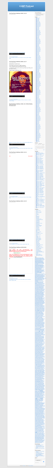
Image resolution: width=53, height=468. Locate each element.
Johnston (39, 360)
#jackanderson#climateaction (40, 270)
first (40, 340)
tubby (40, 433)
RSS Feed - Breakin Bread (40, 160)
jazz (36, 359)
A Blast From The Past (38, 211)
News (42, 380)
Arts (36, 215)
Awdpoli (38, 293)
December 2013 (39, 126)
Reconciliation (37, 396)
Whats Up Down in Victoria (39, 255)
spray (39, 419)
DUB (40, 331)
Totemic (43, 429)
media (44, 373)
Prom (35, 392)
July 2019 (38, 78)
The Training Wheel (38, 250)
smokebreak (36, 414)
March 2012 (38, 141)
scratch (42, 409)
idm (41, 356)
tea (42, 423)
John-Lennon (41, 359)
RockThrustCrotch (41, 406)
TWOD (44, 433)
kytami (42, 363)
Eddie (41, 334)
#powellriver (36, 275)
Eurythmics (38, 336)
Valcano (39, 434)
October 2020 (38, 67)
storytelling (39, 420)
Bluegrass (41, 299)
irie (38, 358)
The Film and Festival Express (39, 247)
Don (42, 328)
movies (39, 376)
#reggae (44, 276)
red (41, 397)
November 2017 (39, 92)
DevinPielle (38, 325)
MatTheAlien (36, 373)
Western (41, 438)
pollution (39, 387)
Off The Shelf (37, 232)
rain (40, 395)
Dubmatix (36, 332)
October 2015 (38, 110)
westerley (36, 438)
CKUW (44, 310)
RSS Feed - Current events (40, 167)
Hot (38, 355)
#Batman (41, 260)
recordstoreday (37, 397)
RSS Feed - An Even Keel (40, 158)
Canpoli (40, 307)
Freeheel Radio (38, 224)
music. (36, 378)
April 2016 (38, 106)
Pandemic (39, 384)
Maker (41, 371)
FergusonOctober (39, 339)
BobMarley (13, 57)
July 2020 (38, 69)
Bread (40, 302)
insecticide (41, 357)
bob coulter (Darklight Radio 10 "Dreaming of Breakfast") (39, 454)
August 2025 (38, 26)
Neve (37, 380)
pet (37, 385)
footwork (41, 341)
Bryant (40, 303)
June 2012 (38, 139)
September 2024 (39, 34)
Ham (41, 351)
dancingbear (38, 322)
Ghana (40, 347)
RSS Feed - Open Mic (39, 181)
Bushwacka (36, 305)
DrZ (35, 331)
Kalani (38, 361)
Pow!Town (29, 279)
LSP (42, 369)
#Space (42, 279)
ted (37, 424)
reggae (10, 58)
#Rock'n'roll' (36, 277)
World (42, 440)
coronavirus (39, 315)
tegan (42, 424)
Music (41, 377)
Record (39, 396)
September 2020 (39, 68)
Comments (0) (11, 277)
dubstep (41, 332)
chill (39, 309)
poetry (36, 387)
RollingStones (37, 407)
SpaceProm (39, 417)
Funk (43, 343)
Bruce (39, 303)
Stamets (43, 419)
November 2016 (39, 101)
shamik (43, 410)
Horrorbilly (36, 355)
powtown (27, 57)
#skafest (36, 279)
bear (41, 295)
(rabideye (36, 282)
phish (35, 386)
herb (41, 353)
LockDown (36, 369)
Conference (38, 313)
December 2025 (39, 23)
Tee (40, 424)
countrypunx (43, 316)
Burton (42, 304)
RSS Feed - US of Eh (39, 204)
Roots (40, 407)
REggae (39, 398)
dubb (44, 331)
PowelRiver (39, 389)
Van (39, 435)
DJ (41, 327)
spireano (36, 418)
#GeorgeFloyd (40, 268)
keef (35, 362)
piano (38, 386)
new (39, 380)
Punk (43, 393)
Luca (43, 369)
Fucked (39, 342)
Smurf (42, 414)
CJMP (21, 148)
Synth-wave (42, 422)
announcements (41, 290)
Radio (36, 395)
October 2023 (38, 42)
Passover (42, 384)
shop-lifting (39, 411)
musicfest (38, 378)
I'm (39, 356)
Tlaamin (44, 428)
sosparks (43, 416)
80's (38, 284)
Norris (41, 381)
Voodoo (39, 436)
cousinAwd (41, 317)
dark (43, 322)
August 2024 (38, 35)
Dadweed (39, 321)
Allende (42, 288)
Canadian (38, 306)
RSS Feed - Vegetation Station (40, 205)
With (35, 439)
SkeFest (38, 413)
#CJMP (43, 263)
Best (38, 297)
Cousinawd (39, 318)
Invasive (37, 358)
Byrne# (41, 305)
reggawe (42, 399)
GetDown (38, 346)
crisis (37, 320)
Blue (38, 299)
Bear (39, 295)
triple (43, 431)
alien (40, 288)
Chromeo (44, 309)
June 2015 (38, 113)
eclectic (40, 334)
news (41, 380)
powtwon (36, 391)
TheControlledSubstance (38, 425)
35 (42, 283)
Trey (35, 431)
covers (36, 319)
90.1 (41, 284)
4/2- (38, 283)
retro (41, 402)
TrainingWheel (40, 430)
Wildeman (43, 438)
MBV (38, 373)
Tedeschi (39, 424)
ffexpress (36, 340)
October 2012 (38, 136)
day (42, 323)
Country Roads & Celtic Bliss (39, 219)
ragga (39, 395)
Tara (39, 423)
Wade (43, 436)
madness (39, 370)
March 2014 (38, 124)
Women (41, 439)
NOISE (36, 381)
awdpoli (36, 293)
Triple (36, 432)
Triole (41, 431)
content (43, 314)
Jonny (41, 360)
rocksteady (40, 405)
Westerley (38, 438)
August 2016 (38, 103)
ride (41, 403)
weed (41, 437)
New (38, 380)
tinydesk (36, 428)
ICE (40, 356)
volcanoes (36, 436)
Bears (42, 295)
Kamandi (40, 361)
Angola (41, 289)
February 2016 (38, 107)
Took (38, 429)
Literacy (43, 367)
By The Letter (37, 217)
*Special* (36, 283)
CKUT (42, 310)
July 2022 (38, 52)
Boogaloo (43, 300)
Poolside (42, 387)
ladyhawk (40, 364)
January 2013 (38, 134)
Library (44, 366)
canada (36, 306)
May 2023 (38, 45)
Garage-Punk (40, 344)
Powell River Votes (38, 237)
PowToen (44, 389)
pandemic (36, 384)
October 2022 (38, 50)
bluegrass (43, 299)
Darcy (41, 322)
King (43, 362)
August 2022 (38, 51)
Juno (35, 361)
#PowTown (39, 275)
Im (42, 356)
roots (39, 407)
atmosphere (38, 291)
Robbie (36, 404)
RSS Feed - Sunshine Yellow (40, 191)
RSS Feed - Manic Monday (40, 176)
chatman (38, 308)
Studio (41, 420)
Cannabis (36, 307)
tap (38, 423)
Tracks (37, 430)
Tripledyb (43, 432)
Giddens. (43, 347)
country (41, 316)
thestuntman (43, 426)
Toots (40, 429)
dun (44, 332)
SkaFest (36, 413)
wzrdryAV (36, 441)
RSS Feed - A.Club (39, 157)
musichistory (40, 378)
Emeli (35, 335)
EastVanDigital (37, 334)
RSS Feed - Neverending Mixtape (41, 178)
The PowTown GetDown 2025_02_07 (17, 61)
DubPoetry (38, 332)
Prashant (44, 391)
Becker (43, 296)
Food (38, 341)
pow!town (43, 388)
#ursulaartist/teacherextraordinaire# (39, 281)
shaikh (38, 410)
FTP (36, 342)
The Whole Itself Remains (39, 251)
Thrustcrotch (36, 427)
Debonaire (41, 324)
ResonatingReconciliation (38, 402)
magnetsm (38, 371)
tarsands (41, 423)
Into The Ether (37, 227)
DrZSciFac (37, 331)
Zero (39, 442)
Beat (39, 296)
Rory (41, 407)
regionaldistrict (37, 400)
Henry (40, 353)
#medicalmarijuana (37, 272)
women (40, 439)
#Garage (41, 267)
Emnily (37, 335)
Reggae (30, 57)
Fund (40, 343)
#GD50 (37, 268)
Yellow (42, 441)
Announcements (37, 290)
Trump (39, 433)
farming (41, 338)
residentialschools (37, 401)
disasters (39, 326)
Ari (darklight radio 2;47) (39, 452)
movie (37, 376)
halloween (36, 351)
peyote (42, 385)
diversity (37, 327)
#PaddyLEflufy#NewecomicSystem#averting (40, 274)
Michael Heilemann (31, 465)
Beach (38, 295)
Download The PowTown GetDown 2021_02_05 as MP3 (17, 239)
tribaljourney (37, 431)
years (41, 441)
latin (43, 365)
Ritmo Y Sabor (37, 240)
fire (39, 340)
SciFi (38, 409)
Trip (42, 431)
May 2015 (38, 114)
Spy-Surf (41, 419)
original (43, 383)
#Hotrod (43, 269)
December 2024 (39, 32)
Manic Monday (37, 229)
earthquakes (41, 333)
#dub (39, 266)
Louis (38, 369)
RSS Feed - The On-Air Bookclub (41, 199)
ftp (35, 342)
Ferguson (36, 339)
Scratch (40, 409)
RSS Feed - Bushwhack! (40, 161)
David (37, 323)
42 (43, 283)
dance (42, 321)
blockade (36, 299)
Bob (11, 57)
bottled (42, 301)
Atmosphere (41, 291)
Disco (41, 326)
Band (38, 294)
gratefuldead (38, 349)
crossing (39, 320)
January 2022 (38, 56)
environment (39, 335)
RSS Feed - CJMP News (40, 162)
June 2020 (38, 70)
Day (41, 323)
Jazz (35, 359)
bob (15, 148)
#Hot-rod (41, 269)
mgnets (36, 374)
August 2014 (38, 120)
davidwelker (39, 323)
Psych (44, 392)
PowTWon (38, 391)
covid (40, 319)
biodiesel (36, 298)
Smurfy (38, 415)
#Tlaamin (42, 280)
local (37, 368)
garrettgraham (37, 345)
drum (37, 330)
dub (20, 57)
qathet (38, 394)
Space (37, 417)
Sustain (36, 422)
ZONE (41, 442)
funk (44, 343)
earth (37, 333)
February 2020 (38, 73)
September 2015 (39, 111)
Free (43, 341)
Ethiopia (36, 336)
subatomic (43, 420)
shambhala (40, 410)
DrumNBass (43, 330)
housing (36, 356)
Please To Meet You (38, 234)
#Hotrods (36, 270)
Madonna (41, 370)
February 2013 (38, 133)
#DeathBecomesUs (37, 265)
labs (37, 364)
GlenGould (38, 348)
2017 (42, 285)
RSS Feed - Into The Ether (40, 174)
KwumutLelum (37, 363)
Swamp (38, 422)
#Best (43, 260)
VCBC (43, 435)
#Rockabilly (42, 277)
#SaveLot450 (36, 278)
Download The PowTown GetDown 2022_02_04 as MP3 (17, 192)
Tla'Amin (40, 428)
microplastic (40, 374)
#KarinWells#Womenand (38, 271)
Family (36, 338)
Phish (37, 386)
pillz (40, 386)
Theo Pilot (40, 426)
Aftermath (40, 287)
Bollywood (41, 300)
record (41, 396)
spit (37, 418)
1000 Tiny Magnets (38, 210)
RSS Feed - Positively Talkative (40, 183)
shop (37, 411)
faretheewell (38, 338)
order (41, 383)
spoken (41, 418)
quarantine (40, 394)
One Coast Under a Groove (39, 233)
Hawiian (42, 352)
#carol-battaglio (37, 263)
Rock (42, 404)
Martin (41, 372)
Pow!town (41, 388)
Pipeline (42, 386)
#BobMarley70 (12, 279)
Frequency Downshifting (39, 225)
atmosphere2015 (37, 292)
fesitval (43, 339)
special (42, 417)
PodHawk (24, 465)
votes (41, 436)
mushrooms (39, 377)
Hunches (38, 356)
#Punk (39, 276)
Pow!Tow (39, 388)
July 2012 (38, 138)
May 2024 (38, 37)
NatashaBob (38, 379)
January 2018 (38, 91)
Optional (36, 383)
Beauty (41, 296)
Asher (36, 291)
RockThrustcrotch (37, 406)
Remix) (41, 400)
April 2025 (38, 29)
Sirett (40, 412)
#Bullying (43, 262)
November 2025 (39, 24)
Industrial (39, 357)
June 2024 (38, 36)
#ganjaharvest (38, 267)
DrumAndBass (40, 330)
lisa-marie (41, 367)
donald (44, 328)
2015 (40, 285)
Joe (39, 359)
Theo (38, 426)
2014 (38, 285)
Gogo (42, 348)
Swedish (40, 422)
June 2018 (38, 87)
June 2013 (38, 130)
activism (37, 286)
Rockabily (36, 405)
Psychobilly (39, 393)
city (36, 310)
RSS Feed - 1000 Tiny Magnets (40, 153)
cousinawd (42, 318)
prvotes (40, 392)
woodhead (36, 440)
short (43, 411)
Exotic (40, 337)
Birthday (42, 298)
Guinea (36, 350)
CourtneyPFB (36, 317)
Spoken (39, 418)
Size (43, 412)
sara (35, 409)
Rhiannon (36, 403)
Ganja (36, 344)
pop (43, 387)
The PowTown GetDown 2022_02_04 (17, 152)
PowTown (24, 57)
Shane (36, 411)
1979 (35, 285)
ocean (40, 382)
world (43, 440)
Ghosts (41, 347)
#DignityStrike (41, 265)
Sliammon (43, 413)
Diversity (39, 327)
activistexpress (40, 286)
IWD (42, 358)
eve (40, 336)
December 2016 (39, 100)
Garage (38, 344)
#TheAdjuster (39, 280)
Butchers (39, 305)
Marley (22, 57)
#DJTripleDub (36, 266)
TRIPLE (38, 432)
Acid (35, 286)
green (41, 349)
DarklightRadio (37, 222)
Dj (42, 327)
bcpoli (36, 295)
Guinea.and (38, 350)
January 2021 (38, 65)
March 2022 (38, 55)
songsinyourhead (38, 416)
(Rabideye (38, 282)
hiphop (36, 354)
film (37, 340)
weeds (43, 437)
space (36, 417)
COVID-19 (42, 319)
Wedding (39, 437)
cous (39, 317)
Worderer (40, 440)
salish (44, 408)
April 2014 (38, 123)
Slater (40, 413)
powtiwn (41, 389)
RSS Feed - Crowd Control (40, 166)
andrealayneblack (38, 289)
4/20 (39, 283)
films (38, 340)
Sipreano (38, 412)
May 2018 (38, 88)
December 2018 (39, 83)
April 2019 (38, 80)
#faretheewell (41, 266)
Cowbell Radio (37, 220)
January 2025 (38, 31)
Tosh (41, 429)
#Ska (43, 278)
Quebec (43, 394)
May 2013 (38, 131)
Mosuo (36, 376)
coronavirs (36, 315)
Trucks (36, 433)
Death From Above (37, 324)
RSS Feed (38, 152)
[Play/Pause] (9, 53)
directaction (36, 326)
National (41, 379)
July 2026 (38, 18)
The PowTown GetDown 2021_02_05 (17, 201)
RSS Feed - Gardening (39, 173)
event (43, 336)
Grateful (36, 349)
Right (42, 403)
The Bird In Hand (38, 245)
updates (36, 434)
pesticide (36, 385)
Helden (39, 353)
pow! (35, 388)
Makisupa (43, 371)
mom (37, 375)
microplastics (43, 374)
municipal (42, 376)
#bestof (38, 261)
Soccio (40, 415)
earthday (39, 333)
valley (38, 435)
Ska (44, 412)
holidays (41, 354)
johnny (44, 359)
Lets (35, 366)
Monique (39, 375)
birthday (40, 298)
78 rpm (37, 284)
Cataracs (43, 307)
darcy (42, 322)
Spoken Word (37, 242)
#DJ (43, 265)
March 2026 (38, 21)
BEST (36, 297)
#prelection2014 (43, 275)
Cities (35, 310)
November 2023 (39, 41)
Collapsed (41, 311)
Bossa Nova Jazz (37, 301)
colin (39, 311)
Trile (39, 431)
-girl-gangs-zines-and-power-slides (40, 446)
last (41, 365)
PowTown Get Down (15, 56)
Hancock (43, 351)
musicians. (43, 378)
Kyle (39, 363)
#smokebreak (39, 279)
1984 (37, 285)
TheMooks (36, 426)
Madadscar (36, 370)
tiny (42, 427)
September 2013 (39, 128)
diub (35, 327)
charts (36, 308)
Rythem (42, 408)
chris (42, 309)
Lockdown (42, 368)
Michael (38, 374)
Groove (43, 349)
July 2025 (38, 27)
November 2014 (39, 118)
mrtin (40, 376)
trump (37, 433)
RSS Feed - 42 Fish (39, 154)
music (42, 377)
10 (41, 283)
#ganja (36, 267)
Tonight (36, 429)
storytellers (36, 420)
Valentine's (43, 434)
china (40, 309)
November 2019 (39, 75)
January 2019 (38, 82)
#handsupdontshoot (37, 269)
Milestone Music (38, 230)
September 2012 (39, 137)
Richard (38, 403)
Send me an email (38, 15)
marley (24, 148)
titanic (38, 428)
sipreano (36, 412)
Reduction (43, 397)
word (38, 440)
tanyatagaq (36, 423)
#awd (39, 260)
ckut (40, 310)
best (37, 297)
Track (35, 430)
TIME (39, 427)
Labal (43, 363)
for (42, 341)
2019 (44, 285)
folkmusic (36, 341)
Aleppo (36, 288)
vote (40, 436)
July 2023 (38, 44)
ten (43, 424)
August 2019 (38, 77)
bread (42, 302)
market (36, 372)
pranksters (41, 391)
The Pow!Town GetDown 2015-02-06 (17, 247)
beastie (38, 296)
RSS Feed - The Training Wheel (40, 200)
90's (39, 284)
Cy (36, 321)
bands (39, 294)
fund (41, 343)
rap (41, 395)
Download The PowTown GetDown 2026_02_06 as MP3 (17, 52)
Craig (35, 320)
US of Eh (37, 253)
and (35, 289)
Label (36, 364)
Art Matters (37, 214)
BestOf (41, 297)
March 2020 (38, 72)
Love (41, 369)
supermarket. (39, 421)
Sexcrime (36, 410)
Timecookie (41, 427)
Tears (44, 423)
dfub (42, 325)
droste (36, 330)
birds (38, 298)
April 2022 (38, 54)
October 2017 (38, 93)
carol (41, 307)
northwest (43, 381)
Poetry (37, 235)
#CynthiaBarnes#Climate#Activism (39, 264)
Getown (41, 346)
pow (25, 279)
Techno (36, 424)
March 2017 (38, 98)
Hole (39, 354)
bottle (40, 301)
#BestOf (36, 261)
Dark (35, 323)
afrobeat (38, 287)
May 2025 (38, 28)
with (36, 439)
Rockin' (38, 405)
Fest (44, 339)
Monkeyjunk (41, 375)
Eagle (36, 333)
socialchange (42, 415)
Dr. (39, 329)
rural (40, 408)
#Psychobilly (36, 276)
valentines (36, 435)
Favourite (43, 338)
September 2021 (39, 59)
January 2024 (38, 40)
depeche (36, 325)
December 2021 (39, 57)
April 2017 (38, 97)
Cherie (36, 309)
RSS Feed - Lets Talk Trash (40, 175)
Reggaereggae (37, 399)
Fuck (37, 342)
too (37, 429)
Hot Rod (40, 355)
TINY (44, 427)
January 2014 (38, 125)
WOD (38, 439)
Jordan (43, 360)
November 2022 (39, 49)
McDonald (42, 373)
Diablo (43, 325)
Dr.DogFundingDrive (42, 329)
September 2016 (39, 102)
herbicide (43, 353)
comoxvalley (36, 312)
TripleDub (40, 432)
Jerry (38, 359)
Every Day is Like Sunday (39, 223)
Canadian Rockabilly (41, 306)
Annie (44, 289)
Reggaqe (40, 399)
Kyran (40, 363)
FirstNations (42, 340)
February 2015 (38, 116)
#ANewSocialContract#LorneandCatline (40, 259)
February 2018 (38, 90)
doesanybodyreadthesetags (38, 328)
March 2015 (38, 115)
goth (44, 348)
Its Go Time (37, 228)
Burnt (39, 304)
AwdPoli (40, 293)
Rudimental (37, 408)
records (43, 396)
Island (40, 358)
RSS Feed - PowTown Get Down (41, 185)
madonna (44, 370)
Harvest (36, 352)
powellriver (36, 389)
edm (44, 334)
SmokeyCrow (39, 414)
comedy (43, 311)
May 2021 (38, 62)
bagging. (36, 294)
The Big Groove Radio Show (39, 244)
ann (42, 289)
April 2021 (38, 63)
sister (41, 412)
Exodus (38, 337)
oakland (39, 382)
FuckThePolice (37, 343)
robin (37, 404)
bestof (40, 297)
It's (41, 358)
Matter (44, 372)
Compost (39, 312)
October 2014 (38, 119)
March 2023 (38, 46)
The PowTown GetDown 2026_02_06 (17, 13)
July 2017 (38, 95)
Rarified (42, 395)
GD (41, 345)
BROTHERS (36, 303)
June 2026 (38, 19)
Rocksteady (43, 405)
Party (40, 384)
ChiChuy (38, 309)
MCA (40, 373)
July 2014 (38, 121)
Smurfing (36, 415)
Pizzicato (44, 386)
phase (43, 385)
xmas (38, 441)
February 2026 (38, 22)
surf (42, 421)
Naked (36, 379)
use (37, 434)
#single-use (41, 278)
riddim (40, 403)
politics (37, 387)
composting (41, 312)
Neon (35, 380)
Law (44, 365)
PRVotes (37, 392)
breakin (44, 302)
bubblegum (42, 303)
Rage (37, 395)
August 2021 (38, 60)
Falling (43, 337)
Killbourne (42, 362)
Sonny (41, 416)
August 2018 (38, 86)
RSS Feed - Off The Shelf (40, 179)
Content (41, 314)
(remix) (41, 282)
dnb (43, 327)
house (42, 355)
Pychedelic (36, 394)
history (38, 354)
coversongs (38, 319)
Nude (37, 382)
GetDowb (36, 346)
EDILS (43, 334)
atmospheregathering (41, 292)
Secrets (44, 409)
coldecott (37, 311)
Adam (42, 286)
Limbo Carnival (37, 367)
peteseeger (39, 385)
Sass (37, 409)
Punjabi (42, 393)
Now (35, 382)
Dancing (36, 322)
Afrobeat (36, 287)
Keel (36, 362)
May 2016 (38, 105)
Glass (36, 348)
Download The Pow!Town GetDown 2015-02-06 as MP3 (17, 274)
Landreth (36, 365)
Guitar (41, 350)
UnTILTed (37, 252)
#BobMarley (12, 148)
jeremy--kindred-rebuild (38, 445)
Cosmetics (42, 315)
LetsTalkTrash (38, 366)
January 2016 (38, 108)
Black (43, 298)
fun (39, 343)
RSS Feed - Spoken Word (40, 190)
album (42, 287)
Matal (42, 372)
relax (39, 400)
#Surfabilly (36, 280)
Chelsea (43, 308)
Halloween (39, 351)
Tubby (42, 433)
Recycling (40, 397)
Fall (41, 337)
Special (44, 417)
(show (42, 282)
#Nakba (41, 272)
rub (35, 408)
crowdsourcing (41, 320)
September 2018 (39, 85)
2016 (41, 285)
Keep (38, 362)
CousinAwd (36, 318)
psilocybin (42, 392)
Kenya (40, 362)
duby (43, 332)
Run (39, 408)
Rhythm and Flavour (38, 239)
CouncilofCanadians (37, 316)
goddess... (40, 348)
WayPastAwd (36, 437)
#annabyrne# (36, 260)
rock (41, 404)
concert (36, 313)
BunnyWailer (36, 304)
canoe (38, 307)
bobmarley (16, 57)
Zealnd (38, 442)
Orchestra (39, 383)
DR (38, 329)
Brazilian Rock (38, 302)
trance (42, 430)
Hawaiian (40, 352)
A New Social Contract (38, 212)
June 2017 (38, 96)
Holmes (43, 354)
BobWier (39, 300)
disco (42, 326)
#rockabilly (39, 277)
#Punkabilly (41, 276)
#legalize (42, 271)
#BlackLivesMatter (41, 261)
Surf (41, 421)
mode (36, 375)
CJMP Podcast (26, 6)
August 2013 (38, 129)
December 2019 (39, 74)
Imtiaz (43, 356)
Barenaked (41, 294)
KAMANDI (42, 361)
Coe (35, 311)
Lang (38, 365)
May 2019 (38, 79)
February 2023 (38, 47)
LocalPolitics (39, 368)
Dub (18, 57)
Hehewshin (36, 353)
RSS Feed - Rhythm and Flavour (41, 187)
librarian (42, 366)
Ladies (38, 364)
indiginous (36, 357)
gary (39, 345)
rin (43, 403)
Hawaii (38, 352)
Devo (41, 325)
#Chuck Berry (40, 263)
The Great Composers (38, 248)
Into (35, 358)
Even (41, 336)
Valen (41, 434)
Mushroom (36, 377)
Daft (40, 321)
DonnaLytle (36, 329)
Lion (39, 367)
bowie (43, 301)
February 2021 (38, 64)
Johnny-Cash (36, 360)
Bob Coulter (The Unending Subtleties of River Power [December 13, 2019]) (40, 456)
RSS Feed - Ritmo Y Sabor (40, 188)
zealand (36, 442)
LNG (35, 368)
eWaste (36, 337)
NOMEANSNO (38, 381)
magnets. (36, 371)
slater (41, 413)
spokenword (36, 419)
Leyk (40, 366)
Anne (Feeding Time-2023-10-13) (40, 453)
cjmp (39, 310)
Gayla (40, 345)
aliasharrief (38, 288)
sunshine (36, 421)
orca (37, 383)
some (35, 416)
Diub (43, 326)
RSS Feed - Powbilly (39, 184)
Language (40, 365)
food (39, 341)
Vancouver (41, 435)
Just (37, 361)
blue (39, 299)
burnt (40, 304)
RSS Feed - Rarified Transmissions (39, 186)
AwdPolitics (42, 293)
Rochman (39, 404)
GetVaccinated (37, 347)
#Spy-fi (43, 279)
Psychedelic (36, 393)
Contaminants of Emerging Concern (39, 314)
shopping (42, 411)
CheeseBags (40, 308)
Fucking (41, 342)
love (39, 369)
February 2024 (38, 39)
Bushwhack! (37, 216)
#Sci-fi (39, 278)
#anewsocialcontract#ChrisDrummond (39, 258)
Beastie (36, 296)
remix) (42, 400)
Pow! (26, 279)
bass (43, 294)
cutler (35, 321)
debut (43, 324)
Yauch (39, 441)
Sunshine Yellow (38, 243)
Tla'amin (42, 428)
